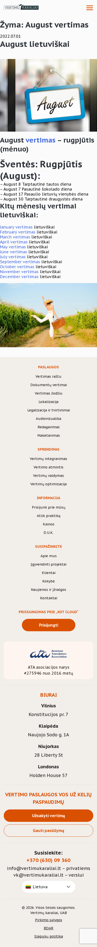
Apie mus (49, 556)
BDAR (48, 928)
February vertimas (17, 232)
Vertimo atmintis (48, 467)
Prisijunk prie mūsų (48, 507)
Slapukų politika (48, 936)
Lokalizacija (48, 402)
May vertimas (13, 246)
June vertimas (13, 251)
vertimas (40, 139)
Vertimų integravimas (48, 459)
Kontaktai (48, 598)
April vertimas (14, 241)
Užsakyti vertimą (48, 815)
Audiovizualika (48, 418)
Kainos (48, 524)
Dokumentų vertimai (48, 385)
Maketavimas (48, 435)
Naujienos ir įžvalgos (48, 589)
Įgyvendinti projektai (48, 564)
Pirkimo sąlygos (48, 920)
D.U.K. (48, 532)
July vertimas (13, 256)
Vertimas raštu (48, 376)
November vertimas (19, 271)
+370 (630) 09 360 (48, 860)
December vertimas (19, 276)
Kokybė (48, 581)
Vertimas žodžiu (48, 393)
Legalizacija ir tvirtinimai (48, 410)
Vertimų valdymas (48, 475)
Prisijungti (48, 625)
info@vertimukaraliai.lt (34, 868)
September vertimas (20, 261)
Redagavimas (49, 427)
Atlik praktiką (48, 516)
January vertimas (16, 227)
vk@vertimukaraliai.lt (38, 875)
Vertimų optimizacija (48, 484)
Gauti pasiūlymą (48, 830)
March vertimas (15, 236)
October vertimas (17, 266)
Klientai (48, 573)
